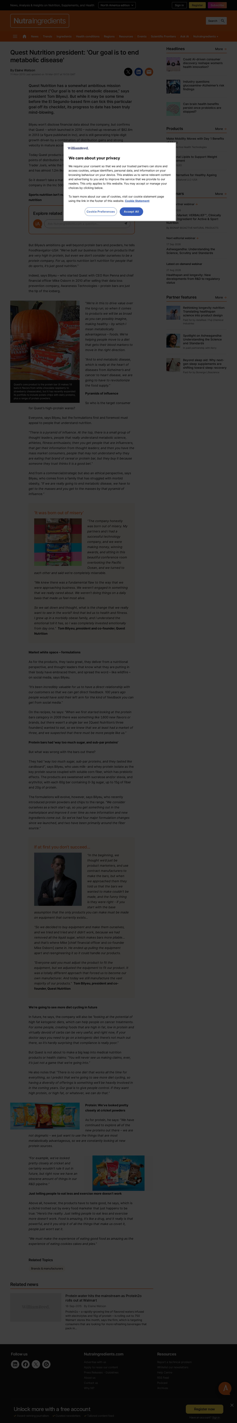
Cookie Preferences (101, 211)
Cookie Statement (137, 201)
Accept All (131, 211)
